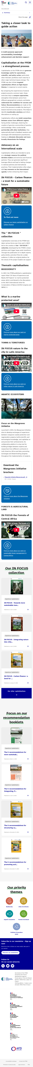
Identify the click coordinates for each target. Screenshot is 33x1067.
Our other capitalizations (16, 691)
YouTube (7, 966)
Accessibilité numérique (11, 1061)
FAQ (29, 1064)
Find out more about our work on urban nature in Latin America (15, 385)
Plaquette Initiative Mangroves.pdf (15, 477)
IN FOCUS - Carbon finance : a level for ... (16, 677)
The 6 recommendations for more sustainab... (15, 753)
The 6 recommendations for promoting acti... (15, 863)
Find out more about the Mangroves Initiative (16, 498)
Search (26, 2)
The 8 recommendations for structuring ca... (15, 827)
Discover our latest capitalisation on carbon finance (16, 224)
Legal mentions (21, 1064)
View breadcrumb (5, 8)
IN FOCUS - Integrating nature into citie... (16, 641)
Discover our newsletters (10, 952)
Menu (30, 2)
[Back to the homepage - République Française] (12, 3)
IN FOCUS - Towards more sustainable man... (14, 604)
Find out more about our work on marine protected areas (15, 334)
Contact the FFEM (23, 1061)
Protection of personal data (9, 1064)
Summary (7, 12)
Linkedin (12, 966)
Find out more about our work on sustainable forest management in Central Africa (15, 553)
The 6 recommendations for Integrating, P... (15, 790)
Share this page (30, 17)
